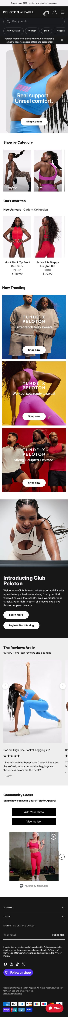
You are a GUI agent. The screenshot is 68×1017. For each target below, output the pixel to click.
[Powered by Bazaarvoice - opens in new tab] (34, 886)
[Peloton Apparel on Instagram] (11, 964)
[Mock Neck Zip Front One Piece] (17, 237)
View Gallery (34, 821)
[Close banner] (62, 40)
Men (46, 30)
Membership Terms (24, 953)
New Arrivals (13, 30)
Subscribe (58, 935)
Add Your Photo (34, 812)
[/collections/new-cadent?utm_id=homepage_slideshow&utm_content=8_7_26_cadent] (34, 88)
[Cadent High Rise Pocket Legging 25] (32, 701)
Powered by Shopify (12, 993)
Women (32, 30)
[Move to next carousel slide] (63, 686)
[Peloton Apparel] (18, 12)
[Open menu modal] (62, 12)
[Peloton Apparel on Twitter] (24, 964)
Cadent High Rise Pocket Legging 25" (26, 750)
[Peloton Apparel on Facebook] (5, 964)
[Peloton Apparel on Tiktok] (17, 964)
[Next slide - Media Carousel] (62, 857)
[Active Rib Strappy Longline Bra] (47, 237)
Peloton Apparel (28, 988)
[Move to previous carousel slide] (5, 686)
